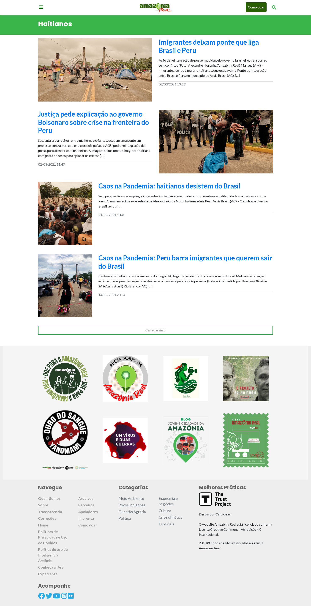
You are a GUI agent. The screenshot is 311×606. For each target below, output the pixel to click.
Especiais (166, 524)
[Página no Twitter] (48, 596)
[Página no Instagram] (64, 596)
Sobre (43, 505)
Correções (47, 518)
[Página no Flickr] (71, 596)
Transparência (50, 512)
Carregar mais (155, 330)
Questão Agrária (132, 512)
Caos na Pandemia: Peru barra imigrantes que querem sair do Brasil (185, 262)
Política (124, 518)
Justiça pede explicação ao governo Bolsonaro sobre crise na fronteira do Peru (93, 122)
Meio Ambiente (131, 498)
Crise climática (171, 517)
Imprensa (86, 518)
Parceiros (86, 505)
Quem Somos (49, 498)
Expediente (48, 574)
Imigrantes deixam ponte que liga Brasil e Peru (209, 46)
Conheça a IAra (50, 567)
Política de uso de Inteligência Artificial (53, 555)
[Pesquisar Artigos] (274, 7)
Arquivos (85, 498)
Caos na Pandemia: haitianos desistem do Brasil (169, 186)
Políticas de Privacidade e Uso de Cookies (52, 537)
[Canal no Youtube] (57, 596)
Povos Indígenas (131, 505)
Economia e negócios (168, 501)
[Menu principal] (41, 7)
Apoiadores (88, 512)
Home (43, 525)
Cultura (165, 510)
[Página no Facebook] (41, 596)
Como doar (256, 7)
